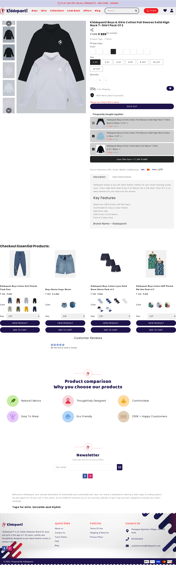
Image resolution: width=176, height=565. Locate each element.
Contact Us (60, 533)
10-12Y (156, 62)
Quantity (94, 74)
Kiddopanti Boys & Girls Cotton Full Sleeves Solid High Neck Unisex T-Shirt (139, 133)
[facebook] (85, 476)
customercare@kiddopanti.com (145, 546)
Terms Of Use (96, 528)
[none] (9, 23)
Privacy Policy (96, 537)
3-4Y (107, 62)
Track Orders (61, 537)
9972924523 (137, 539)
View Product (20, 323)
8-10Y (143, 62)
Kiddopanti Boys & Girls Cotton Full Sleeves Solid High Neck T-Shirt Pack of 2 (139, 120)
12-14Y (96, 69)
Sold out (132, 106)
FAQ (57, 541)
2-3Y (95, 62)
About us (59, 528)
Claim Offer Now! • (132, 159)
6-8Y (130, 62)
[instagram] (90, 476)
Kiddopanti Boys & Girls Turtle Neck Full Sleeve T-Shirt (132, 146)
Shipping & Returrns (99, 533)
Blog (57, 545)
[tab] (99, 177)
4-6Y (118, 62)
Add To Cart (20, 330)
